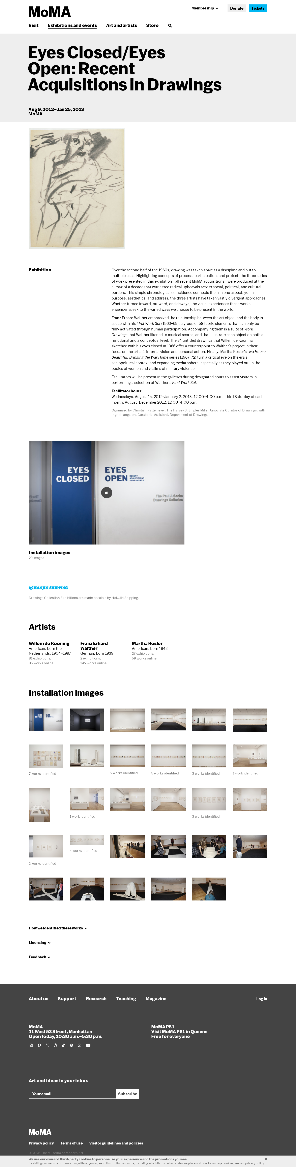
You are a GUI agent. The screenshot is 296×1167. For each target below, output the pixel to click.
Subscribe (127, 1094)
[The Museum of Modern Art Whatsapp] (80, 1045)
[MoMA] (40, 1132)
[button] (77, 188)
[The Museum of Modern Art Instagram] (31, 1045)
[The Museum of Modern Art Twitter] (47, 1045)
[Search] (170, 25)
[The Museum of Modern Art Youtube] (88, 1045)
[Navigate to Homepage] (49, 12)
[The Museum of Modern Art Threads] (55, 1045)
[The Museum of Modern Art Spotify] (71, 1045)
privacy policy (254, 1163)
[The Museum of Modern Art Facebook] (39, 1045)
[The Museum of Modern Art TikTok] (63, 1045)
